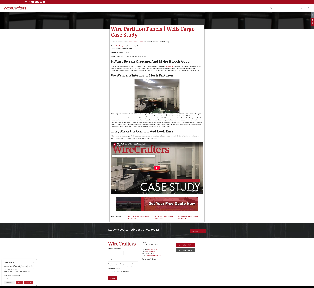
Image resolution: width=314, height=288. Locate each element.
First (109, 256)
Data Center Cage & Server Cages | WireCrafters (139, 217)
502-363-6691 (151, 251)
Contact (288, 8)
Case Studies (279, 8)
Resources (261, 8)
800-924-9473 (152, 249)
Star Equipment (121, 46)
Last (124, 256)
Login (296, 2)
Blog (271, 8)
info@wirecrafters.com (153, 255)
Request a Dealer (185, 250)
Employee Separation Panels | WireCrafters (188, 217)
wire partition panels (136, 42)
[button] (308, 7)
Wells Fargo (169, 66)
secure (119, 118)
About (240, 8)
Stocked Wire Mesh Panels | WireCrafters (164, 217)
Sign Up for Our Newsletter (121, 271)
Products (250, 8)
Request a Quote (299, 8)
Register (287, 2)
